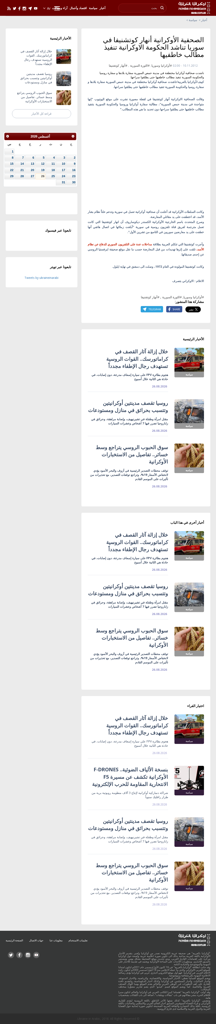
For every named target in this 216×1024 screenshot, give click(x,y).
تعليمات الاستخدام (78, 940)
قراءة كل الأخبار (41, 114)
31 (63, 182)
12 (43, 163)
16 (74, 170)
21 (22, 170)
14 (22, 163)
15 (12, 163)
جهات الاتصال (36, 940)
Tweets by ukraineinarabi (41, 278)
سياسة (193, 20)
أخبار (204, 20)
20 (32, 170)
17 (63, 170)
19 (43, 170)
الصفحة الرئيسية (14, 940)
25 (53, 176)
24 (63, 176)
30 (74, 182)
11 (53, 163)
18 (53, 170)
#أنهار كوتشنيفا (118, 65)
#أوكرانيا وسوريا (161, 65)
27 (32, 176)
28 (22, 176)
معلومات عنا (56, 940)
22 (12, 170)
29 (12, 176)
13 (32, 163)
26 (43, 176)
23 (74, 176)
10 (63, 163)
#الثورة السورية (140, 65)
